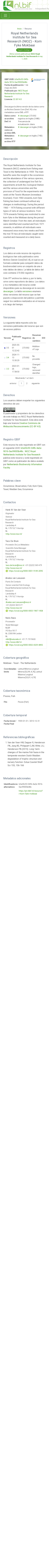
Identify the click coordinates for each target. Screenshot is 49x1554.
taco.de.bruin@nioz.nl (15, 565)
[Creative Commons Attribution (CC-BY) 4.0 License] (10, 410)
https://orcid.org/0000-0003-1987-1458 (25, 611)
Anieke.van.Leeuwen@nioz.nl (18, 602)
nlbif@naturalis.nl (13, 639)
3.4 (7, 357)
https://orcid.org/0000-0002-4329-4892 (25, 645)
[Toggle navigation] (5, 15)
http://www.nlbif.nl (14, 642)
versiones (27, 291)
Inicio (19, 29)
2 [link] (26, 383)
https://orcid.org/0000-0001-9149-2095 (25, 571)
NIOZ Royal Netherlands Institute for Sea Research (16, 94)
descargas (8, 291)
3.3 (7, 369)
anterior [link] (13, 383)
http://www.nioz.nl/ (14, 534)
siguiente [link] (36, 383)
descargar (24, 116)
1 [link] (21, 383)
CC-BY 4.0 (17, 99)
